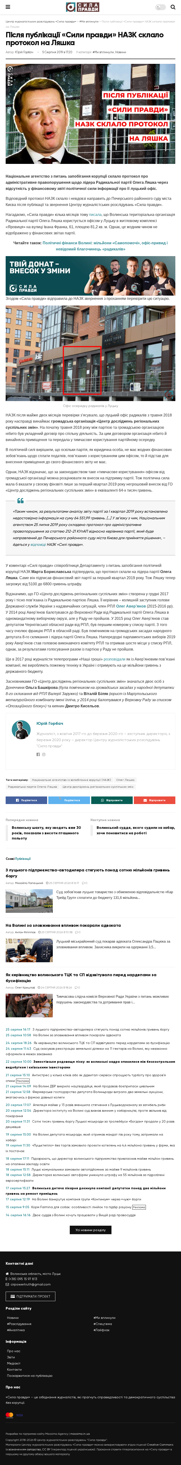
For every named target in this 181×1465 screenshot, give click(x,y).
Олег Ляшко (125, 780)
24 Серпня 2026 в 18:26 (56, 987)
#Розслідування (19, 1324)
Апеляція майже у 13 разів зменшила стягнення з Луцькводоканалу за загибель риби (99, 1105)
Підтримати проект (33, 1296)
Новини (120, 52)
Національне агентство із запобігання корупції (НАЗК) (71, 780)
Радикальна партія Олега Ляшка (32, 786)
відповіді (38, 544)
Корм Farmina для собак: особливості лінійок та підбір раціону (81, 1207)
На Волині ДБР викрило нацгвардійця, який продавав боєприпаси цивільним (93, 1086)
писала (95, 215)
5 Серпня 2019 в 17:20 (57, 52)
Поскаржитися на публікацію (30, 1376)
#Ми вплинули (103, 52)
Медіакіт (14, 1363)
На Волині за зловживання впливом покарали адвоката (63, 925)
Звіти (11, 1357)
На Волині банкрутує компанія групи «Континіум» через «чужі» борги (86, 1199)
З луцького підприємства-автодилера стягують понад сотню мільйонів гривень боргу (101, 1029)
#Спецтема (103, 1324)
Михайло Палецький (29, 883)
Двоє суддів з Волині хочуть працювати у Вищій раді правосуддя (84, 1215)
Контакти (14, 1369)
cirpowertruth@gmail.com (31, 1284)
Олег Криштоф (25, 987)
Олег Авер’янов (131, 606)
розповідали (114, 659)
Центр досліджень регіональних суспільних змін (98, 786)
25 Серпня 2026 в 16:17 (63, 883)
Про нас (13, 1351)
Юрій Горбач (24, 52)
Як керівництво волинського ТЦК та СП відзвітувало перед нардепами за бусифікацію (102, 1043)
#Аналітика (16, 1330)
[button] (90, 1230)
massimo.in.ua (80, 1433)
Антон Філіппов (25, 932)
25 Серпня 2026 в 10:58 (56, 932)
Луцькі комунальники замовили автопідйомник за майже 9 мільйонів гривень (91, 1169)
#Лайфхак (102, 1330)
